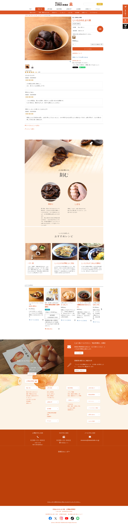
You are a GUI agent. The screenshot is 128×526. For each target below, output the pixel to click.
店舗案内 (49, 416)
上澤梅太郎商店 (30, 381)
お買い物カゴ (91, 388)
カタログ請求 (31, 373)
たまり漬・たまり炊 (37, 15)
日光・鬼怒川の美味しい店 (74, 393)
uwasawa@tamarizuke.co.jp (90, 440)
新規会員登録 (91, 394)
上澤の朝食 (49, 9)
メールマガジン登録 (93, 408)
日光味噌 (77, 12)
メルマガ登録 (78, 353)
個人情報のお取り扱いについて (75, 514)
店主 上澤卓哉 (50, 392)
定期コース (84, 12)
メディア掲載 (71, 392)
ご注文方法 (70, 404)
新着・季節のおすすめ (44, 12)
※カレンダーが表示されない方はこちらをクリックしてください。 (64, 502)
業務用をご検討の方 (79, 370)
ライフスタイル (93, 12)
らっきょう (62, 12)
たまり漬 (70, 12)
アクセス (98, 9)
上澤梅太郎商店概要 (51, 412)
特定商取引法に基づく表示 (52, 514)
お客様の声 (68, 9)
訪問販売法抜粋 (63, 514)
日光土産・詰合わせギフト (32, 395)
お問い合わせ (91, 414)
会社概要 (78, 9)
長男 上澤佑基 (50, 395)
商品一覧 (40, 9)
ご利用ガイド (88, 9)
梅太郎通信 (59, 9)
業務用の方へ (71, 409)
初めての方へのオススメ (32, 392)
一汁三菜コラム (50, 397)
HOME (26, 15)
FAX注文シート (64, 442)
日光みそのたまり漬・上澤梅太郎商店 (64, 509)
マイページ (91, 401)
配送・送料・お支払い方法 (74, 406)
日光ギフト (54, 12)
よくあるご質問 (71, 408)
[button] (26, 309)
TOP (30, 9)
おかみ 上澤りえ (51, 393)
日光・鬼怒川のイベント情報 (74, 395)
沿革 (48, 414)
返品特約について (77, 53)
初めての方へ (33, 12)
